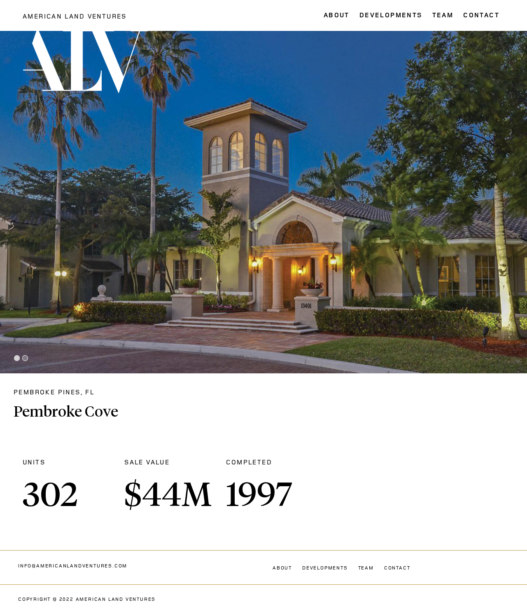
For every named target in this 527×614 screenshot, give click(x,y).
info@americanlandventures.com (72, 566)
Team (366, 568)
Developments (325, 568)
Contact (397, 568)
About (282, 568)
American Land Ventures (75, 17)
